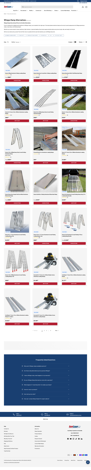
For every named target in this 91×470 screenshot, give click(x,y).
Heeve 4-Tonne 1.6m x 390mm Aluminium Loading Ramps (73, 112)
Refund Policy (73, 460)
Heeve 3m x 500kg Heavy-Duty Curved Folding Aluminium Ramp (43, 112)
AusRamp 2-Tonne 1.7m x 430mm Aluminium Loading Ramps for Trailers (16, 316)
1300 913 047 (18, 415)
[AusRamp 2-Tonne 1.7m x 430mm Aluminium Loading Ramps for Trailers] (17, 301)
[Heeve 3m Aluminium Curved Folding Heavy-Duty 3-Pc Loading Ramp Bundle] (74, 180)
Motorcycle (44, 35)
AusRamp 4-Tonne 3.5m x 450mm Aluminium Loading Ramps (73, 275)
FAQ (78, 1)
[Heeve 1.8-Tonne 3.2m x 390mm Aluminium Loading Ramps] (74, 138)
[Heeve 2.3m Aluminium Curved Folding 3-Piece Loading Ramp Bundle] (74, 221)
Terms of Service (60, 460)
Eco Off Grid (10, 462)
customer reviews (14, 1)
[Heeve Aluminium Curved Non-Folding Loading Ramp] (45, 59)
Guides (36, 436)
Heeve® (18, 462)
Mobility (31, 10)
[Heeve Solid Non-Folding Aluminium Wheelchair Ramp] (45, 180)
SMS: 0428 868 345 (83, 2)
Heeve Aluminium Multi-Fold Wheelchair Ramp (72, 73)
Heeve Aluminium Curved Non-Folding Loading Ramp (45, 73)
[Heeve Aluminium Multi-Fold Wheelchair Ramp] (74, 59)
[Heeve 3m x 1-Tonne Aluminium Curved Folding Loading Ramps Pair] (17, 221)
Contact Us (6, 428)
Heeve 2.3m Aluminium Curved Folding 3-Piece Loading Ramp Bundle (72, 235)
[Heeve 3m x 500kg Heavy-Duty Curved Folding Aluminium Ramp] (45, 98)
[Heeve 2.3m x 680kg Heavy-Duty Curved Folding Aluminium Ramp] (17, 138)
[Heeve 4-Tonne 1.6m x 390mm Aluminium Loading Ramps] (74, 98)
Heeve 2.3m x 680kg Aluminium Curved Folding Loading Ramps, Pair (15, 275)
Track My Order (7, 451)
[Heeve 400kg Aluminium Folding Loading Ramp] (17, 59)
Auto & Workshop (48, 10)
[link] (34, 330)
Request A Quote (83, 1)
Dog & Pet (15, 10)
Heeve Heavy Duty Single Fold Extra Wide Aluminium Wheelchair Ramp (16, 195)
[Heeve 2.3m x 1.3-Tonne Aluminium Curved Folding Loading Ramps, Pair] (45, 221)
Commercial (38, 10)
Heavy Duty (22, 35)
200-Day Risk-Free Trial (9, 436)
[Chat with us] (88, 462)
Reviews (6, 431)
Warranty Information (39, 446)
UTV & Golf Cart (59, 35)
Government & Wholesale (40, 441)
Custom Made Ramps (65, 10)
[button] (86, 7)
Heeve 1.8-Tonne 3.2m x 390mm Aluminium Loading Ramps (73, 153)
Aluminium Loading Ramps (11, 35)
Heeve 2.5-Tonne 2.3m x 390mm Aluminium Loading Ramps (16, 112)
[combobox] (47, 7)
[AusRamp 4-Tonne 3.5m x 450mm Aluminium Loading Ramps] (74, 261)
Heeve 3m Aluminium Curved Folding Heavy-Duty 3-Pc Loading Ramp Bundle (73, 195)
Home (5, 13)
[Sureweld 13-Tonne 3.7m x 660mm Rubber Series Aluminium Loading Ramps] (45, 301)
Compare (70, 42)
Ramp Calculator (38, 431)
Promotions (73, 10)
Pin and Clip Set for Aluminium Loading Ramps (44, 152)
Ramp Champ (16, 460)
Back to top (45, 419)
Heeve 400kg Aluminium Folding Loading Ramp (15, 73)
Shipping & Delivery (8, 441)
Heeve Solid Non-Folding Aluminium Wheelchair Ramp (45, 194)
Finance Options (38, 433)
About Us (37, 428)
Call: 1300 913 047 (7, 2)
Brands (56, 10)
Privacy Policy (67, 460)
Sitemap (85, 460)
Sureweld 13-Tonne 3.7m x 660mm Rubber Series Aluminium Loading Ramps (44, 316)
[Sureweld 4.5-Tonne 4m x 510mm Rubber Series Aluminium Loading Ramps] (45, 261)
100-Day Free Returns (8, 433)
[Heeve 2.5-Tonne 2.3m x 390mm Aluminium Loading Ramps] (17, 98)
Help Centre (6, 446)
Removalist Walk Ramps (33, 35)
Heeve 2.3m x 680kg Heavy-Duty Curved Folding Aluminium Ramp (15, 153)
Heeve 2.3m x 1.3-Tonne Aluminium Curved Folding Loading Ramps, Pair (45, 235)
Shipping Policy (79, 460)
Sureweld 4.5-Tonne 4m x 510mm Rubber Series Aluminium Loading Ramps (44, 275)
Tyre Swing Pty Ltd (9, 460)
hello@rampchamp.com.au (75, 415)
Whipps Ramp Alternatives (11, 13)
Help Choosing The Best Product (11, 448)
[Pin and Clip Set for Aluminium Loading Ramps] (45, 138)
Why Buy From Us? (8, 438)
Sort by (13, 42)
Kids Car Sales (14, 462)
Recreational (23, 10)
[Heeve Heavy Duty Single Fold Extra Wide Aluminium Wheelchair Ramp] (17, 180)
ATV (51, 35)
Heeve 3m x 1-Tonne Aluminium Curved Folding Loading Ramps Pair (15, 235)
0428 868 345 (47, 415)
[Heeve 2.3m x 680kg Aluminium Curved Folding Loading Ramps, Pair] (17, 261)
